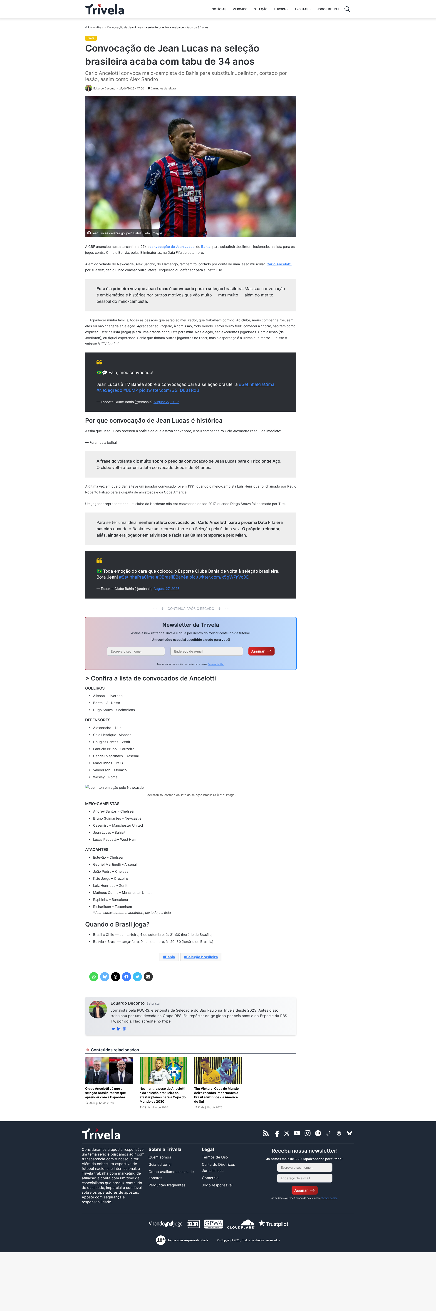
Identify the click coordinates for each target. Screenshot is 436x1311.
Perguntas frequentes (167, 1185)
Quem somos (160, 1157)
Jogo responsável (217, 1185)
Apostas (301, 9)
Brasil (100, 27)
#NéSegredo (109, 390)
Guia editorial (160, 1164)
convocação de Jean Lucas (171, 246)
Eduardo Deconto (128, 1003)
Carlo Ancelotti (279, 264)
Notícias (219, 9)
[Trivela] (104, 9)
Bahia (206, 246)
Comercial (210, 1177)
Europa (280, 9)
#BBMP (130, 390)
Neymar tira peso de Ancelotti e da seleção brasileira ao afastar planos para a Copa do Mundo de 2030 (163, 1095)
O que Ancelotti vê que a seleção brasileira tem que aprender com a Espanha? (105, 1093)
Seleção (261, 9)
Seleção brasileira (202, 957)
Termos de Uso (216, 664)
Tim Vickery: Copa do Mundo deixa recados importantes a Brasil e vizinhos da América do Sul (216, 1095)
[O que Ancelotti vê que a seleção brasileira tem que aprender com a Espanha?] (109, 1070)
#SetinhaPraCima (257, 384)
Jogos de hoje (328, 9)
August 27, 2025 (166, 402)
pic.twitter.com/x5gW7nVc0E (219, 577)
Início (91, 27)
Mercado (240, 9)
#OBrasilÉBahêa (172, 577)
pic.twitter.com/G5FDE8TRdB (169, 390)
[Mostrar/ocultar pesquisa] (347, 9)
